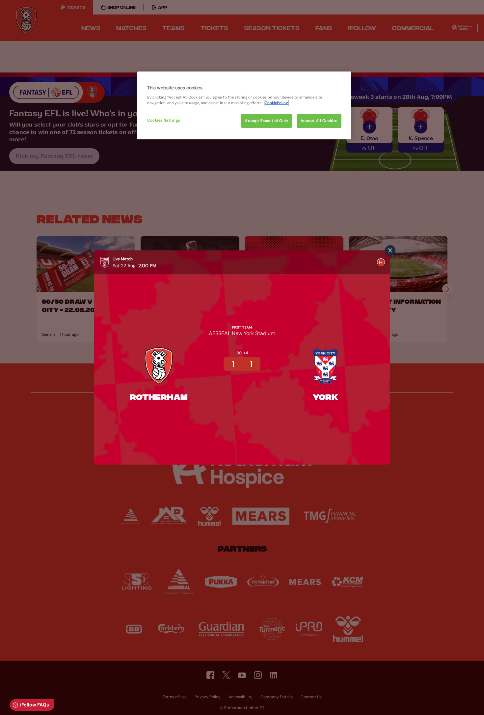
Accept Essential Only (266, 120)
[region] (244, 105)
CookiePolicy (276, 102)
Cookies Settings (163, 120)
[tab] (381, 262)
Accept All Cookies (319, 120)
